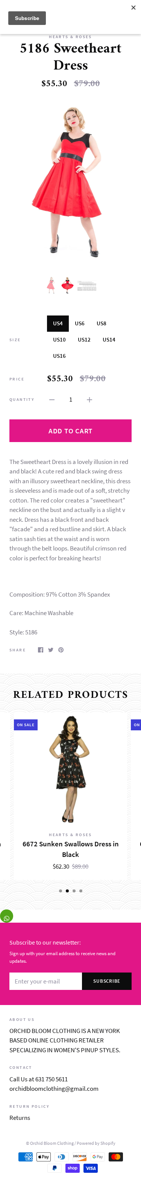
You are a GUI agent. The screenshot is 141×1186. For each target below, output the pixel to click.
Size (15, 339)
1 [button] (60, 890)
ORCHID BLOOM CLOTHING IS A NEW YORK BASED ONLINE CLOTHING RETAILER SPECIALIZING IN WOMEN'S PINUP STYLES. (64, 1040)
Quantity (22, 399)
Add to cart (70, 430)
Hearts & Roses (70, 36)
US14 (109, 339)
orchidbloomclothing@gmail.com (54, 1088)
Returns (19, 1117)
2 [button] (67, 890)
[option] (70, 182)
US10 (59, 339)
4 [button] (80, 890)
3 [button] (74, 890)
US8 (101, 323)
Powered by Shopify (96, 1143)
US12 (84, 339)
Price (16, 379)
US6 (80, 323)
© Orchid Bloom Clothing (50, 1143)
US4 (58, 323)
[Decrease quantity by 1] (52, 399)
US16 (59, 355)
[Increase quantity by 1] (89, 399)
